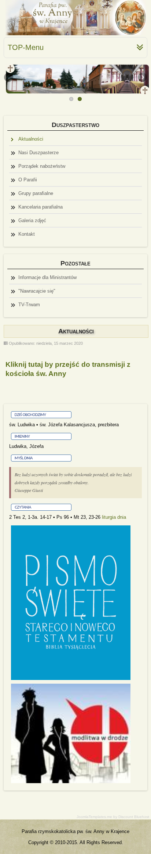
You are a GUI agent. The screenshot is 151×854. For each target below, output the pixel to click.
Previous (9, 77)
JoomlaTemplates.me (94, 817)
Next (141, 77)
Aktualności (76, 331)
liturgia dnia (114, 517)
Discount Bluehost (133, 817)
